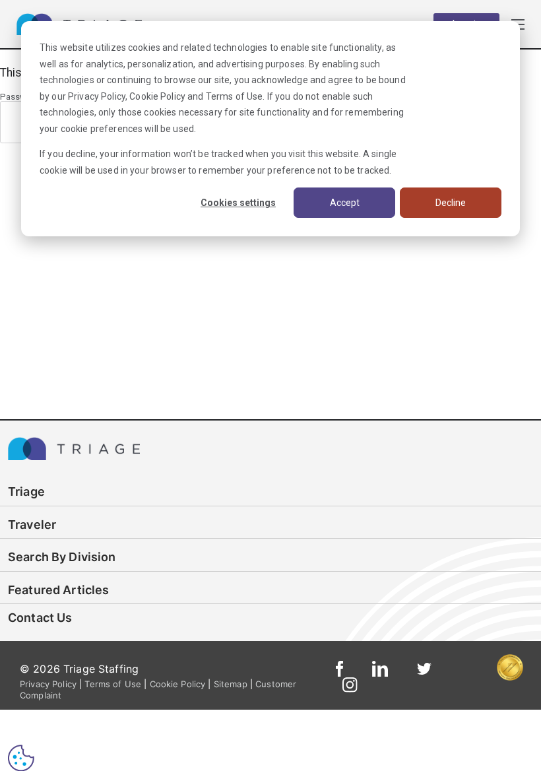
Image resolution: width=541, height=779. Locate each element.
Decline (450, 202)
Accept (345, 202)
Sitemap (230, 684)
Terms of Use (234, 96)
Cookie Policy (157, 96)
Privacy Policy (96, 96)
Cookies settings (238, 202)
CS (21, 757)
